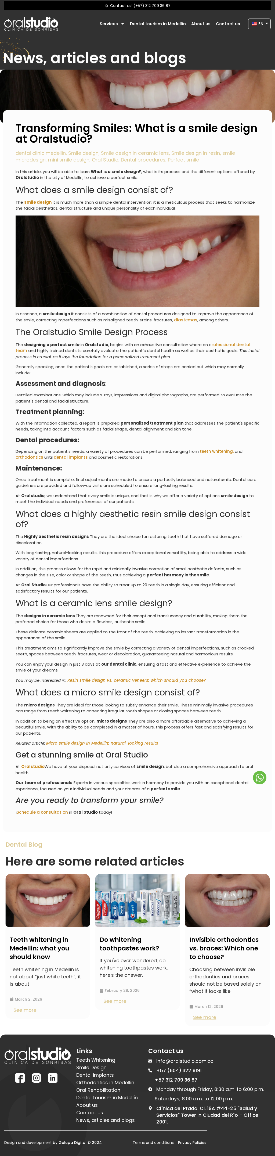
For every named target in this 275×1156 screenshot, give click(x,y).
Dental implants (95, 1075)
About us (201, 24)
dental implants (71, 457)
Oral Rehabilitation (98, 1090)
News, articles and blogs (105, 1120)
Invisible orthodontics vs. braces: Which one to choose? (141, 948)
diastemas (185, 320)
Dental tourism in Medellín (158, 24)
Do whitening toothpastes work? (46, 944)
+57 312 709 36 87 (176, 1079)
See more (31, 1001)
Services (109, 24)
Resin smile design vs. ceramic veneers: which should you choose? (136, 680)
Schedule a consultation (42, 812)
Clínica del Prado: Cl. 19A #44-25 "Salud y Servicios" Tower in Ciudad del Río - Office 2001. (207, 1115)
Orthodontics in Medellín (105, 1082)
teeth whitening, (217, 451)
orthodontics (29, 457)
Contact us (228, 24)
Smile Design (91, 1067)
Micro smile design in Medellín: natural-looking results (102, 743)
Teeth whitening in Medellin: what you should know (226, 948)
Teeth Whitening (95, 1060)
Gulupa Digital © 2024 (80, 1142)
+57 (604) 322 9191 (179, 1070)
